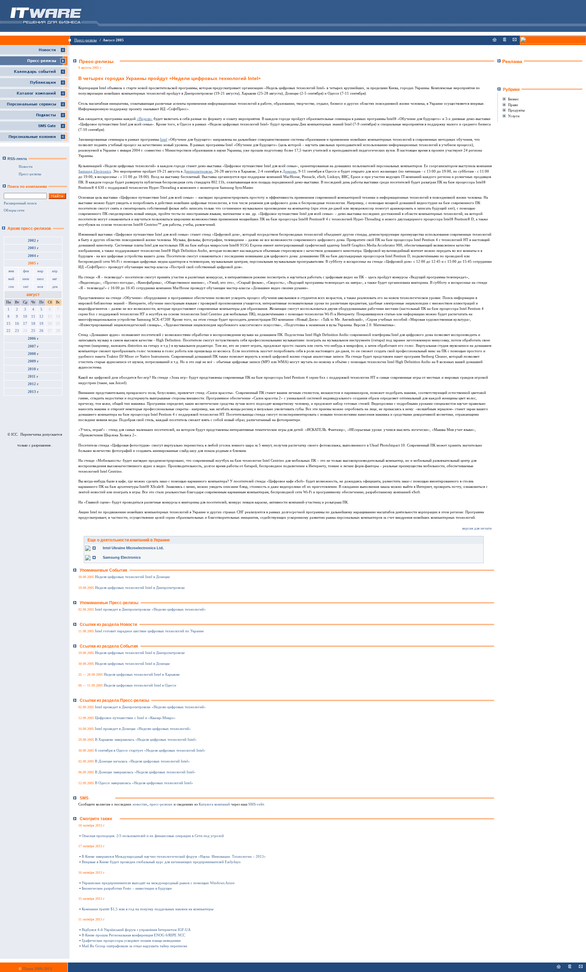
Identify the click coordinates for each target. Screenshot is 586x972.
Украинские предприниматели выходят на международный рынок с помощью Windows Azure (158, 883)
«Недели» (145, 119)
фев (26, 271)
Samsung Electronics (94, 171)
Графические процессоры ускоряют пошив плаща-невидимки (131, 941)
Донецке (289, 171)
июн (25, 279)
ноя (40, 287)
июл (40, 279)
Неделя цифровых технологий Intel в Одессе (140, 685)
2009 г (33, 361)
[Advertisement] (537, 75)
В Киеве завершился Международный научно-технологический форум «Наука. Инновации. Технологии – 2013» (174, 856)
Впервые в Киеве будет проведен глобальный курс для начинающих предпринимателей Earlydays (161, 862)
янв (11, 271)
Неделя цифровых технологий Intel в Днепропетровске (140, 588)
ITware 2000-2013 (37, 969)
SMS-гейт (256, 804)
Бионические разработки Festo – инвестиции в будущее (127, 888)
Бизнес (513, 99)
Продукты (516, 110)
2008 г (33, 354)
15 (8, 323)
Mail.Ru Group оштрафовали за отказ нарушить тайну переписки (134, 946)
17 (25, 323)
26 (41, 331)
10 (25, 316)
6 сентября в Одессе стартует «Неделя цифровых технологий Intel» (150, 750)
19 (41, 323)
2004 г (33, 256)
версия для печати (477, 528)
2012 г (33, 384)
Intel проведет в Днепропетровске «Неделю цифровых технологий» (150, 609)
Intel (163, 139)
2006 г (33, 338)
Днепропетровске (197, 171)
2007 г (33, 346)
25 (33, 331)
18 (33, 323)
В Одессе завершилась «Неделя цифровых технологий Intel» (144, 783)
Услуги (514, 116)
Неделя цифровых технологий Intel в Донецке (132, 577)
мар (40, 271)
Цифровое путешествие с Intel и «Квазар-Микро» (135, 718)
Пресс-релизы (85, 40)
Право (513, 105)
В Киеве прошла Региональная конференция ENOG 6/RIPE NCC (133, 935)
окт (25, 287)
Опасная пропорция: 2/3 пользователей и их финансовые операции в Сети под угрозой (153, 836)
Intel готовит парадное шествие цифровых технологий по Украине (149, 631)
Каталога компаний (214, 804)
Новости (26, 166)
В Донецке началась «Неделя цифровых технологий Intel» (142, 761)
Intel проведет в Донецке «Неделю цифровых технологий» (143, 729)
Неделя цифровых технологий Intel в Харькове (142, 674)
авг (54, 279)
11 (33, 316)
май (11, 279)
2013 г (33, 392)
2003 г (33, 248)
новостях (140, 804)
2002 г (33, 240)
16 (17, 323)
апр (55, 271)
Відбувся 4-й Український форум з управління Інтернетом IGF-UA (136, 930)
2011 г (33, 376)
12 (41, 316)
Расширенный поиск (20, 203)
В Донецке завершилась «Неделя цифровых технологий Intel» (145, 772)
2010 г (33, 369)
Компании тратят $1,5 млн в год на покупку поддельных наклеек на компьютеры (147, 909)
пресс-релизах (161, 804)
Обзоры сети (14, 210)
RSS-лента (17, 159)
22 (8, 331)
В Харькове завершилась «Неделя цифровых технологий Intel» (146, 739)
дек (55, 287)
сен (11, 287)
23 (17, 331)
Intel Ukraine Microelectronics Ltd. (133, 548)
